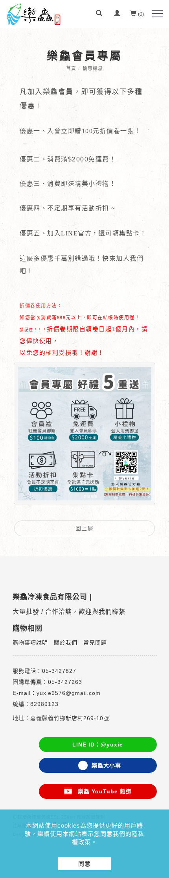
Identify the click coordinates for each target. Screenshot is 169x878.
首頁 (71, 68)
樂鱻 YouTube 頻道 (102, 791)
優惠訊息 (93, 68)
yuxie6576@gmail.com (69, 693)
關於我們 (65, 642)
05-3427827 (59, 671)
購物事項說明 (30, 642)
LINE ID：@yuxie (97, 744)
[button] (99, 14)
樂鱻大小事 (106, 765)
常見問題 (95, 642)
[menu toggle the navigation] (157, 14)
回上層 (84, 528)
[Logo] (33, 14)
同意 (84, 863)
